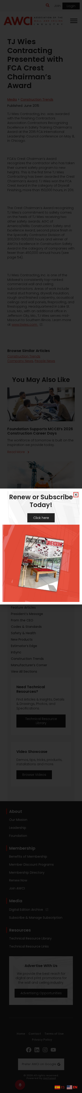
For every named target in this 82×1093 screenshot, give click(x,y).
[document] (41, 546)
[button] (75, 494)
